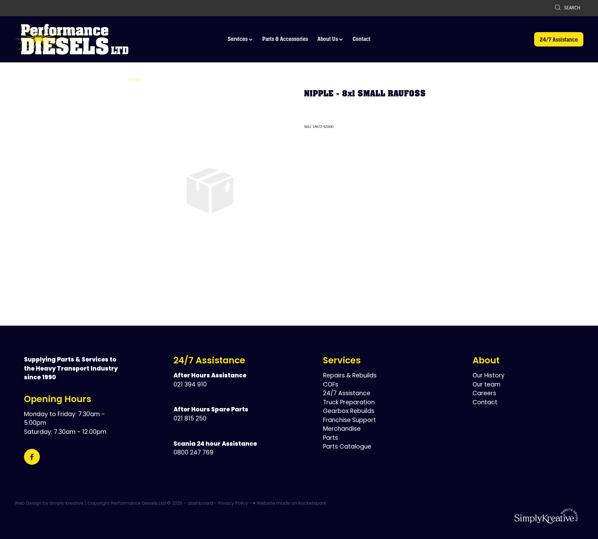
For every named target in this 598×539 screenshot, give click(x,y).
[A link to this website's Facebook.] (32, 457)
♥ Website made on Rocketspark (289, 503)
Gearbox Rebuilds (348, 411)
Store (134, 80)
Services (238, 39)
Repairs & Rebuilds (350, 376)
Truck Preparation (349, 403)
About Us (328, 39)
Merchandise (342, 429)
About (486, 361)
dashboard (200, 503)
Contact (361, 39)
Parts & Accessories (285, 39)
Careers (484, 394)
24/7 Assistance (559, 39)
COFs (330, 385)
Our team (486, 385)
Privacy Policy (233, 503)
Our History (488, 376)
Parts (330, 438)
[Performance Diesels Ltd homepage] (71, 39)
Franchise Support (349, 420)
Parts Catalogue (347, 447)
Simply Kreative (66, 503)
